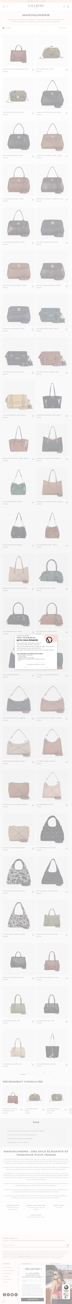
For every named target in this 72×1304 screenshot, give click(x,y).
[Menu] (69, 1285)
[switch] (66, 1297)
